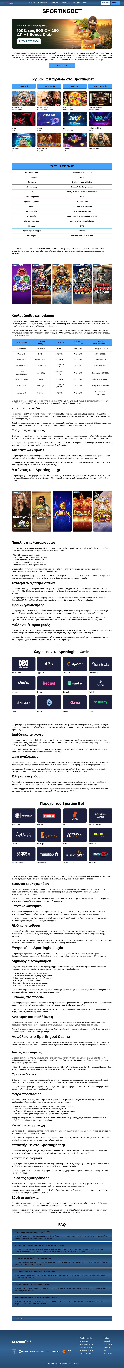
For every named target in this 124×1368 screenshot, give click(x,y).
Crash (73, 86)
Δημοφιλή (22, 86)
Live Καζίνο (48, 86)
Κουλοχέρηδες (99, 86)
